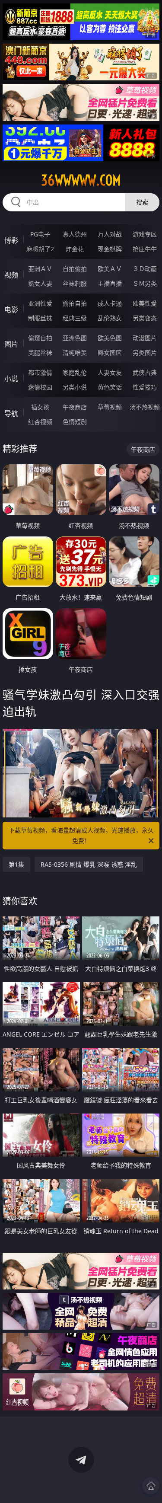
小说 (11, 378)
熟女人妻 (40, 283)
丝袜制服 (75, 283)
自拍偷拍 (75, 269)
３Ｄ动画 (145, 269)
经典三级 (75, 318)
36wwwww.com (81, 180)
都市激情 (40, 372)
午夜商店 (75, 407)
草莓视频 (110, 407)
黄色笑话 (110, 387)
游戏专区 (145, 234)
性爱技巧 (145, 387)
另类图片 (145, 352)
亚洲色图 (75, 338)
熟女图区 (110, 352)
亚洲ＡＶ (40, 269)
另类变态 (145, 318)
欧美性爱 (145, 303)
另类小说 (75, 387)
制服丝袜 (40, 318)
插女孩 (40, 407)
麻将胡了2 (40, 249)
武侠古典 (145, 372)
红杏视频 (40, 422)
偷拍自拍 (75, 303)
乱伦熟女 (110, 318)
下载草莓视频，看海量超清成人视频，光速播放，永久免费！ (81, 835)
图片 (11, 344)
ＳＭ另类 (145, 283)
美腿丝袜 (40, 352)
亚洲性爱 (40, 303)
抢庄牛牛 (145, 249)
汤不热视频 (145, 407)
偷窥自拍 (40, 338)
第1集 (16, 864)
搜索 (142, 202)
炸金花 (75, 249)
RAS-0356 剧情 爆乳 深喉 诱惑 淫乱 (89, 864)
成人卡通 (110, 303)
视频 (11, 275)
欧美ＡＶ (110, 269)
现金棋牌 (110, 249)
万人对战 (110, 234)
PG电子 (40, 234)
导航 (11, 413)
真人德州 (75, 234)
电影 (11, 309)
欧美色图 (110, 338)
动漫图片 (145, 338)
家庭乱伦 (75, 372)
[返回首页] (150, 1485)
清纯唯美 (75, 352)
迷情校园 (40, 387)
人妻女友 (110, 372)
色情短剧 (75, 422)
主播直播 (110, 283)
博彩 (11, 240)
